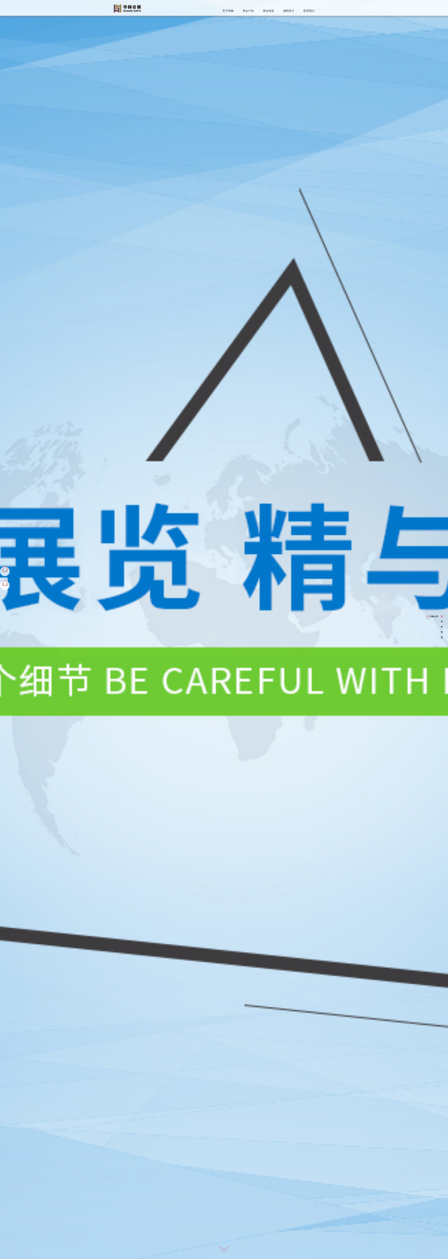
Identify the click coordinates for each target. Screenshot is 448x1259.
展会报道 (268, 10)
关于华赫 (227, 10)
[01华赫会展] (440, 616)
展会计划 (248, 10)
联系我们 (309, 10)
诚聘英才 (288, 10)
